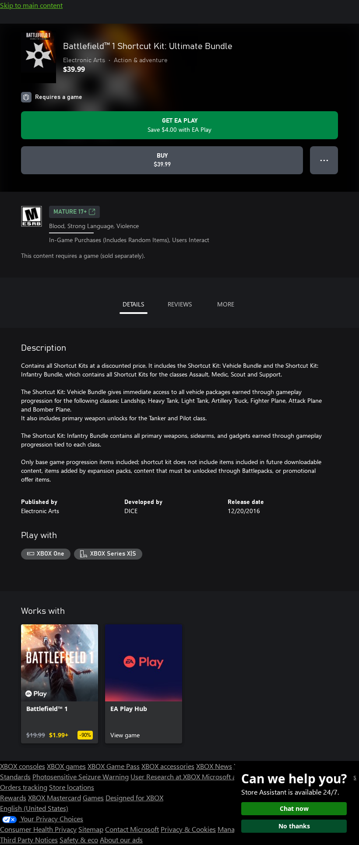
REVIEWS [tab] (180, 304)
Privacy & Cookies (188, 829)
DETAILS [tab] (133, 304)
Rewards (13, 797)
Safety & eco (79, 839)
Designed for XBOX (134, 797)
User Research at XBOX (166, 776)
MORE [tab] (225, 304)
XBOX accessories (167, 766)
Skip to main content (31, 5)
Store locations (71, 787)
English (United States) (34, 808)
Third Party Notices (29, 839)
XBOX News (214, 766)
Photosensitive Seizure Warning (80, 776)
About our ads (121, 839)
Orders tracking (23, 787)
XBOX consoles (22, 766)
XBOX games (66, 766)
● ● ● (324, 160)
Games (93, 797)
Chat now (294, 808)
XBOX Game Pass (114, 766)
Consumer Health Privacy (38, 829)
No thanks (294, 826)
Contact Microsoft (132, 829)
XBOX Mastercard (54, 797)
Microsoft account (229, 776)
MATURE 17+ (70, 212)
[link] (59, 683)
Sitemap (90, 829)
